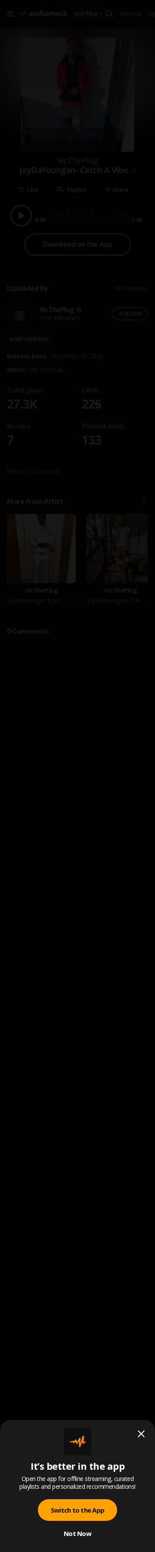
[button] (77, 776)
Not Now (77, 1533)
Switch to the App (77, 1510)
